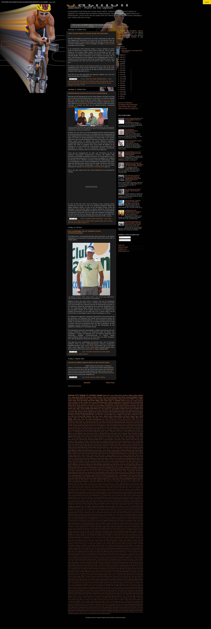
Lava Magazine (122, 554)
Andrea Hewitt (108, 419)
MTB (89, 445)
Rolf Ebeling (121, 584)
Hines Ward (77, 532)
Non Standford (91, 573)
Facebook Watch (95, 442)
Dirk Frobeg (83, 81)
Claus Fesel (140, 439)
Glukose (121, 526)
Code (110, 504)
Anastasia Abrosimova (99, 486)
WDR (102, 480)
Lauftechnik (104, 554)
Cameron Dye (83, 498)
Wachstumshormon (75, 607)
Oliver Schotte (87, 574)
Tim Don (113, 449)
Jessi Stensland (120, 540)
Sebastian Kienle (84, 83)
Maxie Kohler (135, 563)
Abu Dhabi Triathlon (101, 422)
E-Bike (138, 514)
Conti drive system (131, 504)
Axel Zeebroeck (82, 490)
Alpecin (78, 486)
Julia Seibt (114, 545)
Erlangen (134, 517)
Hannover (108, 529)
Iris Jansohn (114, 535)
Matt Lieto (92, 470)
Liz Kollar (138, 556)
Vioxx (95, 605)
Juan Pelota (83, 466)
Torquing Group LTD (118, 601)
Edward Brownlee (86, 515)
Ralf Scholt (74, 222)
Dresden (111, 514)
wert (89, 76)
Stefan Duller (122, 591)
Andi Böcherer (107, 486)
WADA (97, 400)
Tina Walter (138, 599)
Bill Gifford (102, 493)
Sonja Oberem (99, 416)
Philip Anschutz (120, 577)
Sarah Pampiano (92, 587)
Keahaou (85, 411)
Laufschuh (128, 444)
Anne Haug (71, 397)
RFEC (121, 579)
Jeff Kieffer (79, 540)
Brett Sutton (100, 413)
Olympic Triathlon (89, 399)
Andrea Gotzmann (135, 450)
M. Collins (135, 557)
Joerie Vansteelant (123, 542)
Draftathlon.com (122, 249)
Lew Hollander (74, 556)
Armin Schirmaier (107, 489)
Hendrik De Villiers (112, 531)
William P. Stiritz (119, 608)
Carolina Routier (137, 498)
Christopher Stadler (72, 456)
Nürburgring (120, 573)
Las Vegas (123, 444)
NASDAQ (128, 570)
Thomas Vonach (85, 599)
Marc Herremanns (94, 445)
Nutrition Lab (115, 573)
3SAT (109, 481)
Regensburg (82, 413)
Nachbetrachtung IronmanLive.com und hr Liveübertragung (87, 93)
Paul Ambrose (115, 576)
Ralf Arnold (102, 580)
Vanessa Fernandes (120, 604)
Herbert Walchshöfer (120, 461)
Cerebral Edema (125, 500)
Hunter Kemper (105, 462)
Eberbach (70, 515)
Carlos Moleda (117, 439)
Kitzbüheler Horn (136, 466)
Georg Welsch (111, 442)
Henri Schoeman (111, 461)
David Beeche (114, 509)
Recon (81, 582)
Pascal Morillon (100, 576)
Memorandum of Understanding (119, 565)
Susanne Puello (78, 594)
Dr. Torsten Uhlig (105, 514)
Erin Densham (86, 442)
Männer (124, 570)
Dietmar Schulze (112, 512)
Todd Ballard (77, 601)
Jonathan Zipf (125, 414)
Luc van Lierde (104, 417)
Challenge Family (92, 428)
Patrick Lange (92, 402)
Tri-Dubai (82, 602)
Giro (74, 461)
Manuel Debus (127, 559)
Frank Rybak (102, 521)
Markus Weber (85, 562)
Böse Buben (78, 428)
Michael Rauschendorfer (137, 470)
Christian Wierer (133, 439)
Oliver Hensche (74, 574)
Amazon (89, 486)
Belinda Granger (71, 453)
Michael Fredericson (136, 566)
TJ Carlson (78, 596)
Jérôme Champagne (77, 546)
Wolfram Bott (87, 450)
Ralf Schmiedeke (111, 473)
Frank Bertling (82, 521)
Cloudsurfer (86, 441)
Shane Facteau (85, 590)
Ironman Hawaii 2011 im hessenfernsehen (93, 166)
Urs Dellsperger (97, 604)
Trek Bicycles (77, 602)
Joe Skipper (108, 542)
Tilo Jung (110, 599)
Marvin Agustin (122, 562)
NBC (69, 222)
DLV (112, 456)
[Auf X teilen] (73, 79)
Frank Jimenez (93, 459)
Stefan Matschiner (114, 476)
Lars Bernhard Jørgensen (91, 554)
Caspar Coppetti (89, 500)
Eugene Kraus (71, 518)
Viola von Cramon (89, 605)
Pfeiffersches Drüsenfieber (111, 577)
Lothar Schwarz (95, 557)
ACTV (131, 481)
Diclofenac (100, 512)
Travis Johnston (71, 602)
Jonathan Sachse (113, 543)
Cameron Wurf (137, 422)
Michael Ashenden (102, 566)
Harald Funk (97, 461)
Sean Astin (78, 588)
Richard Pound (110, 435)
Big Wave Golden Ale (95, 493)
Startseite (87, 382)
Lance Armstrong (111, 397)
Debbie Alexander (80, 511)
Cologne (113, 504)
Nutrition (70, 408)
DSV (78, 507)
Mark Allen (71, 416)
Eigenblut (103, 515)
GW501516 (88, 524)
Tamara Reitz (97, 596)
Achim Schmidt (101, 483)
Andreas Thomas (105, 487)
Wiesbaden (91, 413)
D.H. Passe (131, 506)
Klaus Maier (84, 551)
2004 (121, 96)
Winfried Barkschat (127, 608)
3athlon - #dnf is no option (90, 7)
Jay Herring (138, 538)
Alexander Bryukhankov (98, 438)
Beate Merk (73, 492)
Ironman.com (106, 100)
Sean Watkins (91, 588)
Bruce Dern (78, 497)
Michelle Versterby (98, 568)
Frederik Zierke (98, 523)
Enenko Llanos (87, 517)
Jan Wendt (80, 464)
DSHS (110, 428)
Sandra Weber (86, 449)
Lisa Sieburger (129, 556)
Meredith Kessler (136, 565)
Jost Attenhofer (84, 545)
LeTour (139, 444)
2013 (121, 76)
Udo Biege (129, 602)
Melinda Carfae (98, 565)
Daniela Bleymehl (117, 428)
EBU (130, 458)
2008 (121, 87)
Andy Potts (108, 422)
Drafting (70, 405)
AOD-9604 (80, 483)
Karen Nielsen (86, 548)
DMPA (72, 507)
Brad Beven (87, 495)
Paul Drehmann (122, 576)
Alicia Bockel (132, 484)
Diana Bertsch (99, 458)
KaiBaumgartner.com (123, 251)
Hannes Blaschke (102, 529)
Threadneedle (100, 599)
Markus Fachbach (103, 445)
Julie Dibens (96, 444)
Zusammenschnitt (109, 43)
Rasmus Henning (129, 447)
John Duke (75, 543)
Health (74, 531)
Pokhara (83, 579)
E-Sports (141, 514)
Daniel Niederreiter (113, 507)
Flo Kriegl (98, 520)
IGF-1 (136, 532)
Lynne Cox (131, 557)
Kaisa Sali (138, 546)
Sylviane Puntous (139, 594)
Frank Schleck (114, 521)
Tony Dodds (101, 601)
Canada (94, 498)
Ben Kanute (78, 453)
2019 (121, 63)
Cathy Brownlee (99, 500)
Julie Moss (131, 545)
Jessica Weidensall (127, 540)
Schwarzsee (119, 587)
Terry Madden (133, 596)
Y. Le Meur (77, 611)
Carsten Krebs (74, 500)
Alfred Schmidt (122, 484)
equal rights (70, 613)
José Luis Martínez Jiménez (93, 545)
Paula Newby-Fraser (133, 411)
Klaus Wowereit (111, 551)
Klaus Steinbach (97, 551)
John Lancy (84, 543)
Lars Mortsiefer (107, 467)
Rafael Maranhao (71, 580)
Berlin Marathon (116, 492)
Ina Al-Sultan (75, 535)
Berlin (112, 422)
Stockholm (135, 593)
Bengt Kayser (94, 492)
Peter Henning (95, 577)
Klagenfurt (101, 431)
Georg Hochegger (104, 442)
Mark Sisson (136, 560)
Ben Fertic (95, 414)
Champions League (113, 501)
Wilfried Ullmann (90, 608)
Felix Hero (75, 520)
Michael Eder (128, 566)
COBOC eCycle (134, 497)
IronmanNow (117, 462)
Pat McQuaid (82, 447)
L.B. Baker (125, 552)
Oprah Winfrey (126, 421)
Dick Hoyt (91, 512)
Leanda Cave (100, 411)
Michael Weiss (125, 445)
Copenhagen (70, 506)
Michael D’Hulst (123, 566)
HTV (116, 413)
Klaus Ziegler (117, 551)
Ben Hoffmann (95, 439)
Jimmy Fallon (140, 540)
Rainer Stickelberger (95, 580)
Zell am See (105, 611)
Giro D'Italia (95, 526)
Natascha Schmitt (91, 571)
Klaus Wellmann (104, 551)
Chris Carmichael (123, 455)
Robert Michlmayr (84, 584)
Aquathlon (103, 452)
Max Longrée (129, 563)
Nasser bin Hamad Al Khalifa (82, 571)
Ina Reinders (81, 535)
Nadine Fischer (137, 570)
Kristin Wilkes (108, 552)
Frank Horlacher (96, 521)
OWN (134, 573)
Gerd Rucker (80, 430)
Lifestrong (86, 556)
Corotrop (82, 506)
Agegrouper (79, 438)
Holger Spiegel (132, 461)
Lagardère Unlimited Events (76, 554)
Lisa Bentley (112, 556)
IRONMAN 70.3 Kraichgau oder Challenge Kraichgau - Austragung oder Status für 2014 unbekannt (134, 164)
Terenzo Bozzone (86, 436)
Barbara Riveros (136, 452)
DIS (125, 416)
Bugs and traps (85, 407)
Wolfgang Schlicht (132, 610)
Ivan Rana (122, 462)
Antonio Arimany (71, 439)
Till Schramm (106, 599)
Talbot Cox (92, 596)
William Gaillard (112, 608)
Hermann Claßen (132, 531)
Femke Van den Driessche (90, 520)
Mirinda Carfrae (76, 405)
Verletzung (75, 605)
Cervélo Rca (131, 500)
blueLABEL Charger (134, 611)
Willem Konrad (100, 608)
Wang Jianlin (87, 427)
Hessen (126, 461)
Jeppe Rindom (106, 464)
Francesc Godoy (71, 521)
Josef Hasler (134, 543)
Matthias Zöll (103, 405)
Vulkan (136, 605)
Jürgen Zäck (98, 421)
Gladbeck (100, 526)
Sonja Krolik (99, 476)
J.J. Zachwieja (98, 537)
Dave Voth (97, 509)
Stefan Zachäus (82, 593)
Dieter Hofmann (130, 416)
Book (73, 495)
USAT (133, 449)
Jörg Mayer (89, 546)
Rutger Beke (73, 449)
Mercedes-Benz (129, 565)
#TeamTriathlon (93, 481)
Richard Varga (129, 582)
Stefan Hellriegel (128, 591)
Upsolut (81, 427)
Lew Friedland (127, 431)
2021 (121, 59)
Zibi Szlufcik (140, 436)
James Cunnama (136, 430)
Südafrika (70, 596)
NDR (78, 472)
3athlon (118, 407)
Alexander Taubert (76, 484)
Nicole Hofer (117, 571)
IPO (89, 421)
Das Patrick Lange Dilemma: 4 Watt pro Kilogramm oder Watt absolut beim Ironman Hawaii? (133, 223)
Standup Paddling (106, 476)
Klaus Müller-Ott (92, 403)
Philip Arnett (125, 577)
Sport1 (80, 422)
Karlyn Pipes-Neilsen (104, 548)
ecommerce (140, 611)
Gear (137, 399)
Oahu (136, 573)
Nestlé (80, 472)
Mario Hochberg (102, 560)
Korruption (141, 551)
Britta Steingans (136, 495)
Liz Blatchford (140, 467)
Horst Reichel (80, 462)
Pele (79, 410)
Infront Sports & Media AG (74, 444)
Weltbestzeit (140, 449)
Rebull (75, 582)
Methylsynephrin (87, 566)
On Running (117, 574)
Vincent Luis (122, 436)
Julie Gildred (126, 545)
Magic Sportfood (90, 559)
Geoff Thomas (127, 524)
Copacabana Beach (139, 504)
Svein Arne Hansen (93, 594)
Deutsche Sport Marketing (133, 511)
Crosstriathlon (105, 441)
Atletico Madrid (71, 490)
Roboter (97, 584)
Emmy (82, 221)
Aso (142, 489)
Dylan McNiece (133, 514)
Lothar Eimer (89, 557)
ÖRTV (109, 613)
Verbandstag (70, 605)
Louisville (85, 469)
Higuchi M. (141, 531)
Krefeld (78, 552)
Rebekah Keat (71, 582)
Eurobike (134, 407)
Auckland (90, 439)
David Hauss (71, 458)
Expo (112, 518)
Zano (98, 611)
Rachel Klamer (77, 435)
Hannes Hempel (100, 430)
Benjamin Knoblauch (101, 492)
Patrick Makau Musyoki (108, 576)
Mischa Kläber (137, 568)
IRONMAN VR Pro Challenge (74, 534)
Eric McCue (101, 517)
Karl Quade (97, 548)
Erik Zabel (87, 459)
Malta (112, 559)
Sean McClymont (84, 588)
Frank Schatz (108, 521)
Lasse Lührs (114, 467)
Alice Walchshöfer (109, 438)
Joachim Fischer (86, 542)
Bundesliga (101, 497)
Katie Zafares (86, 549)
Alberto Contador (106, 427)
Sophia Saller (140, 590)
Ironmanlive (71, 411)
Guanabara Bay (109, 528)
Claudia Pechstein (95, 504)
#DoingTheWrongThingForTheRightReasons (80, 481)
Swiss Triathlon (126, 594)
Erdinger (87, 221)
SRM (120, 585)
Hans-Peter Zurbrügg (89, 461)
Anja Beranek (122, 427)
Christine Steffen (115, 503)
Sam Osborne (73, 587)
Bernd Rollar (140, 427)
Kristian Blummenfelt (93, 552)
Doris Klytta (99, 514)
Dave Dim (79, 509)
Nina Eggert (82, 573)
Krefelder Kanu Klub (84, 552)
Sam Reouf (78, 587)
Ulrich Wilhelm (76, 604)
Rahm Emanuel (78, 580)
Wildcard (91, 422)
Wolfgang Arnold (104, 610)
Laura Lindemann (72, 410)
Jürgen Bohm (94, 546)
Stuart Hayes (121, 476)
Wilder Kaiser (83, 608)
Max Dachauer (110, 445)
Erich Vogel (111, 517)
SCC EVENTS (108, 585)
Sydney (79, 436)
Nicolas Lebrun (112, 571)
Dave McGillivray (91, 509)
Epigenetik (93, 517)
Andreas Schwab (98, 487)
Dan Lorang (104, 414)
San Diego (83, 587)
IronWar (119, 535)
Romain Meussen (133, 584)
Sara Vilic (87, 587)
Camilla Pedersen (77, 455)
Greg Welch (89, 351)
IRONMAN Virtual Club (101, 534)
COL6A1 (139, 497)
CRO (71, 498)
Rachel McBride (98, 473)
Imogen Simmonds (128, 430)
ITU (87, 395)
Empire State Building (80, 517)
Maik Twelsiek (110, 469)
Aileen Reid (131, 483)
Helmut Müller (106, 531)
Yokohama (95, 611)
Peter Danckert (89, 577)
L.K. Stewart (129, 552)
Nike (73, 447)
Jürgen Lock (104, 546)
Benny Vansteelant (109, 492)
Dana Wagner (99, 507)
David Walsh (77, 458)
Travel (141, 601)
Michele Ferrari (132, 445)
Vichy (79, 605)
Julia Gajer (93, 421)
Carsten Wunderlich (81, 500)
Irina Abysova (109, 535)
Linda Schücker (96, 556)
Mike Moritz (109, 568)
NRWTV (141, 413)
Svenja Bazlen (90, 410)
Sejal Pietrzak (129, 588)
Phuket (74, 473)
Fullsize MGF (70, 524)
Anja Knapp (140, 403)
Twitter (130, 449)
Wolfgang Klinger (125, 610)
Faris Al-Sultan (91, 81)
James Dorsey (88, 538)
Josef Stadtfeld (140, 543)
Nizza (86, 472)
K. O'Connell (116, 546)
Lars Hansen (99, 554)
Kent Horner (118, 549)
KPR (71, 425)
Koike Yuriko (129, 551)
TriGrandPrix (87, 602)
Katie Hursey (80, 549)
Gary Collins (107, 524)
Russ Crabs (87, 585)
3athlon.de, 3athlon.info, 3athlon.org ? (128, 108)
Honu (93, 532)
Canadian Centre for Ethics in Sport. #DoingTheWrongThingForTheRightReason (113, 498)
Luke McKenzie (80, 445)
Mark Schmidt (140, 431)
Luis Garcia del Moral (112, 557)
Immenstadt (70, 535)
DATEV (106, 456)
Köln (112, 421)
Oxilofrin (74, 576)
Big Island (112, 410)
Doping (82, 395)
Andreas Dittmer (125, 486)
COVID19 (70, 455)
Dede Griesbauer (84, 458)
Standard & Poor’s (98, 591)
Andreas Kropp (78, 487)
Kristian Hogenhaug (101, 552)
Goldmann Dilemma (127, 526)
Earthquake (133, 458)
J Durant (93, 537)
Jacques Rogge (134, 462)
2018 (121, 66)
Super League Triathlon (130, 476)
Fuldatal (141, 523)
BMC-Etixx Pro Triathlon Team (123, 452)
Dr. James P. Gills (134, 441)
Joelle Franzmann (115, 542)
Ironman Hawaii (95, 395)
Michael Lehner (117, 445)
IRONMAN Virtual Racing (112, 534)
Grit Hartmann (81, 461)
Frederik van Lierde (83, 421)
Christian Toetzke (125, 439)
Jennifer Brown (91, 540)
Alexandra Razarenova (93, 484)
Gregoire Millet (102, 528)
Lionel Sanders (116, 408)
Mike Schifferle (119, 568)
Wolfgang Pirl (74, 450)
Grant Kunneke (86, 528)
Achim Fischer (95, 483)
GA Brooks (83, 524)
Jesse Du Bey (113, 464)
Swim (122, 594)
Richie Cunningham (136, 473)
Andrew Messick (138, 395)
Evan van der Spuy (100, 518)
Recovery (85, 582)
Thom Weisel (86, 478)
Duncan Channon (119, 514)
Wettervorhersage (73, 608)
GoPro (76, 461)
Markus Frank (79, 562)
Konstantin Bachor (94, 467)
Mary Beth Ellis (92, 425)
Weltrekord (117, 607)
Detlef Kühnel (76, 424)
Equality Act (82, 459)
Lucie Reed (74, 445)
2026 (121, 46)
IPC (142, 532)
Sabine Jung (129, 585)
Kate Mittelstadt (117, 548)
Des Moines (97, 511)
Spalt (69, 591)
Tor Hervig (111, 601)
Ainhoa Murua (136, 483)
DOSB (115, 403)
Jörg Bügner (89, 466)
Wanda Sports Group (108, 480)
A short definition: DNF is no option (127, 106)
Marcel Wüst (137, 559)
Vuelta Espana (131, 605)
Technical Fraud (119, 596)
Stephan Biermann (89, 593)
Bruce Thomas (93, 497)
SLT (101, 475)
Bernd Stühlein (92, 453)
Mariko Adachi (89, 560)
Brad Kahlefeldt (93, 495)
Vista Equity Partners (100, 605)
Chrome (76, 504)
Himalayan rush (71, 532)
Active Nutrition (108, 483)
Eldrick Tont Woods (109, 515)
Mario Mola (137, 469)
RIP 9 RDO (125, 579)
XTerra (74, 400)
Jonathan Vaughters (122, 543)
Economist (80, 515)
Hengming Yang (139, 442)
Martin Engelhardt (108, 399)
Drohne (114, 514)
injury (86, 613)
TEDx (75, 596)
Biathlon (107, 453)
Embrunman (134, 515)
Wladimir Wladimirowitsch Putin (85, 610)
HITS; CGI (75, 529)
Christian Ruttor (131, 455)
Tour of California (125, 601)
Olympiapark (105, 574)
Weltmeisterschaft (111, 607)
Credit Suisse (113, 506)
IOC (110, 408)
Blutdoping (117, 453)
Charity (91, 455)
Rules (79, 414)
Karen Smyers (92, 548)
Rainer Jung (122, 447)
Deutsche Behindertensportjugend (120, 511)
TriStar (78, 427)
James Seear (100, 538)
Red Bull (88, 582)
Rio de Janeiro (71, 475)
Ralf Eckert (91, 400)
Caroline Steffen (90, 405)
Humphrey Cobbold (112, 532)
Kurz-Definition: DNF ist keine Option (127, 104)
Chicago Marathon (127, 501)
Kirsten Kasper (71, 551)
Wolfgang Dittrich (118, 610)
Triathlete (92, 602)
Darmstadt (132, 507)
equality (74, 613)
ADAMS (134, 481)
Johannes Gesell (137, 542)
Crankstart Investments (99, 456)
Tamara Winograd (104, 596)
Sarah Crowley (75, 422)
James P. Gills (94, 538)
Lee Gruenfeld (128, 554)
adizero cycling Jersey (125, 611)
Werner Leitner (137, 607)
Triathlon (95, 602)
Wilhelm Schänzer (127, 480)
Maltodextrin (115, 559)
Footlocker (122, 520)
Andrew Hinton (125, 487)
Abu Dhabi (89, 483)
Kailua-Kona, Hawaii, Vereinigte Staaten (96, 79)
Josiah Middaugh (77, 431)
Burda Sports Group (107, 497)
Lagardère (106, 431)
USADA (79, 407)
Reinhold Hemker (85, 435)
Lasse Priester (120, 467)
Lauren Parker (110, 554)
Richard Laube (122, 582)
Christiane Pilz (108, 503)
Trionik (106, 602)
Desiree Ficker (103, 511)
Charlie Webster (120, 501)
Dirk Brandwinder (126, 512)
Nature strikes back (120, 399)
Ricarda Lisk (136, 447)
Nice (83, 472)
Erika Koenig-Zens (123, 517)
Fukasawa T (137, 523)
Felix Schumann (81, 520)
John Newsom (90, 543)
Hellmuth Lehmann (99, 531)
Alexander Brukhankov (88, 438)
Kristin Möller (118, 444)
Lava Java (100, 403)
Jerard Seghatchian (112, 540)
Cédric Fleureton (119, 506)
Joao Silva (126, 464)
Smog (136, 590)
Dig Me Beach (117, 402)
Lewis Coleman (80, 556)
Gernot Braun (76, 526)
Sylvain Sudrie (133, 594)
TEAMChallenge (100, 402)
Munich (111, 570)
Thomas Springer (107, 449)
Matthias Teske (124, 563)
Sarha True (110, 587)
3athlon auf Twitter (123, 247)
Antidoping (128, 427)
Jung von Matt (137, 545)
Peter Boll (83, 577)
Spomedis (80, 591)
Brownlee (74, 497)
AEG (72, 438)
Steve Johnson (123, 593)
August (123, 48)
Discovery (74, 514)
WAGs (139, 605)
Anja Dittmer (136, 408)
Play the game (116, 447)
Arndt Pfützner (114, 489)
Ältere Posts (110, 382)
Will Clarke (95, 608)
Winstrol (141, 608)
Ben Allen (83, 492)
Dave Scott (112, 413)
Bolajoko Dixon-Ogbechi (133, 493)
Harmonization (122, 529)
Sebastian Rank (90, 416)
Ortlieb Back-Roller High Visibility (136, 574)
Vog (103, 410)
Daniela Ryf (129, 400)
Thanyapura (138, 596)
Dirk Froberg (77, 221)
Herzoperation (96, 351)
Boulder (83, 495)
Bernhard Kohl (71, 428)
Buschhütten (123, 422)
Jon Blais (108, 543)
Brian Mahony (124, 495)
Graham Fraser (140, 526)
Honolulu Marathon (72, 462)
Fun (74, 524)
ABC (119, 481)
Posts (121, 237)
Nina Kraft (77, 447)
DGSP (141, 506)
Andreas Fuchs (124, 438)
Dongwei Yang (94, 514)
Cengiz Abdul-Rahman (117, 500)
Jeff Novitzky (100, 464)
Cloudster (106, 504)
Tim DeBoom (115, 599)
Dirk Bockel (75, 403)
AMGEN (75, 483)
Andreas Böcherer (118, 416)
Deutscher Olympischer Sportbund (81, 512)
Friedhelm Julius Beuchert (106, 523)
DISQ (69, 507)
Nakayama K (73, 571)
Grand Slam (80, 528)
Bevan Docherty (118, 419)
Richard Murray (134, 425)
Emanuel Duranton (128, 515)
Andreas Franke (71, 487)
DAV (135, 506)
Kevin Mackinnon (90, 431)
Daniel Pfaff (125, 456)
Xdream (95, 422)
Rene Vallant (112, 582)
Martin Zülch (86, 470)
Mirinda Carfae (131, 568)
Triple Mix (110, 602)
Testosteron (99, 449)
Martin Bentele (85, 425)
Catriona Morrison (86, 455)
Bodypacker (123, 453)
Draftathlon (110, 414)
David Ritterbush (137, 509)
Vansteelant (126, 604)
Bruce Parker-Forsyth (85, 497)
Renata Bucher (106, 582)
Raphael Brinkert (132, 580)
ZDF (84, 84)
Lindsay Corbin (102, 556)
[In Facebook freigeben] (74, 79)
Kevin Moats (128, 549)
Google (135, 526)
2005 (121, 94)
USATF (119, 602)
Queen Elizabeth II (113, 579)
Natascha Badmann (131, 405)
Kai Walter (85, 402)
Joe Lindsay (103, 542)
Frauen (79, 523)
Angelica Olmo (79, 489)
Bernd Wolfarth (129, 492)
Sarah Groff (121, 435)
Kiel (132, 549)
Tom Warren (87, 601)
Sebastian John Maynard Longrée (108, 588)
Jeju (87, 540)
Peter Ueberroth (102, 577)
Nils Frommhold (100, 425)
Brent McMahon (110, 439)
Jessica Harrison (120, 464)
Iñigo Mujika (88, 537)
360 (106, 481)
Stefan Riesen (71, 593)
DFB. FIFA (138, 506)
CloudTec (75, 441)
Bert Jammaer (73, 493)
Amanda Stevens (84, 486)
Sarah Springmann (139, 475)
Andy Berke (138, 487)
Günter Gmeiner (136, 528)
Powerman (85, 473)
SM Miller (117, 585)
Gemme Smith (113, 524)
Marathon (119, 469)
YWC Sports (83, 611)
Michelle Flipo (85, 568)
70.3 (96, 413)
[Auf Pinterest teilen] (76, 79)
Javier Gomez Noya (106, 400)
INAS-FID (139, 532)
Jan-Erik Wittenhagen (113, 538)
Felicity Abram (140, 518)
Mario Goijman (95, 560)
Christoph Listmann (130, 503)
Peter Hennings (136, 472)
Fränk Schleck (126, 523)
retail (93, 613)
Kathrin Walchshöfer (106, 421)
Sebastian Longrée (81, 476)
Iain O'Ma (122, 534)
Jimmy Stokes (71, 542)
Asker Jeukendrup (80, 439)
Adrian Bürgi (125, 483)
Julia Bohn (110, 545)
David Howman (124, 428)
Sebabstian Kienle (111, 407)
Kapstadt (75, 548)
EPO (85, 424)
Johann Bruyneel (130, 542)
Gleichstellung (117, 526)
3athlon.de (111, 372)
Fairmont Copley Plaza (132, 518)
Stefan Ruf (76, 593)
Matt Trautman (84, 563)
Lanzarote (84, 554)
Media (72, 565)
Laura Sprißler (127, 467)
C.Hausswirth (121, 497)
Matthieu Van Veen (72, 433)
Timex (91, 478)
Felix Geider (70, 520)
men (88, 613)
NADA (108, 405)
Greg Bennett (96, 528)
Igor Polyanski (132, 534)
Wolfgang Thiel (80, 450)
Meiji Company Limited (78, 565)
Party (131, 421)
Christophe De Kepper (138, 503)
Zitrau (113, 611)
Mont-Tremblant (81, 570)
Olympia (83, 405)
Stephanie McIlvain (97, 593)
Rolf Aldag (140, 425)
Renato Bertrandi (102, 435)
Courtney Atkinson (90, 456)
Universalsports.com (84, 103)
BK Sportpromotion (97, 490)
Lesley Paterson (120, 431)
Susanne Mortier (139, 476)
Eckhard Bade (75, 515)
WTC (108, 395)
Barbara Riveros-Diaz (132, 490)
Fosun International (128, 520)
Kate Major (104, 466)
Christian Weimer (139, 455)
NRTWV (131, 570)
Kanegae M (71, 548)
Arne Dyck (120, 489)
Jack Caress (111, 537)
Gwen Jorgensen (129, 410)
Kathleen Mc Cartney (130, 548)
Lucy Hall (106, 557)
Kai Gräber (99, 466)
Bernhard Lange (136, 492)
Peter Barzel (78, 577)
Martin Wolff (116, 562)
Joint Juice (104, 543)
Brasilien (105, 495)
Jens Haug (106, 540)
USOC (125, 602)
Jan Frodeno (114, 395)
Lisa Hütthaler (133, 414)
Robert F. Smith (71, 584)
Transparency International (134, 601)
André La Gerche (132, 487)
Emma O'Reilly (139, 458)
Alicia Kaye (137, 484)
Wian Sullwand (116, 480)
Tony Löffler (106, 601)
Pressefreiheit (114, 425)
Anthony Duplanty (97, 489)
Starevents (117, 591)
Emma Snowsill (74, 442)
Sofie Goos (93, 476)
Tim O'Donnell (118, 449)
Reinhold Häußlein (94, 435)
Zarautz (101, 611)
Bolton (139, 493)
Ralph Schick (118, 473)
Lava (131, 467)
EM (139, 441)
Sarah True (92, 449)
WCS (120, 395)
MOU (86, 559)
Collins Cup (134, 419)
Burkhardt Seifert (115, 497)
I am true (130, 532)
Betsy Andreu (102, 453)
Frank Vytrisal (120, 521)
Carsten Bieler (84, 428)
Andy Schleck (82, 452)
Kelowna (108, 549)
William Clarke (106, 608)
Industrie (86, 535)
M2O (75, 559)
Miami (91, 566)
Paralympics (93, 576)
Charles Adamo (97, 455)
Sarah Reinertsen (99, 587)
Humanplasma (105, 532)
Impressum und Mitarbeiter (125, 102)
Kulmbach (113, 552)
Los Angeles (84, 557)
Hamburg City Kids (94, 529)
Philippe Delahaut (137, 577)
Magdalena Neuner (102, 469)
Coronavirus (98, 441)
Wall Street (82, 607)
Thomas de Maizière (93, 599)
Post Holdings (79, 473)
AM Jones (138, 481)
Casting (94, 500)
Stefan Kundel (134, 591)
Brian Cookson (118, 495)
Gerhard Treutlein (136, 459)
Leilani (132, 554)
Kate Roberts (123, 548)
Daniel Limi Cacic (105, 507)
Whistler (79, 608)
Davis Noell (73, 511)
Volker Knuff (115, 605)
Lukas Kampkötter (120, 557)
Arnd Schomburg (109, 452)
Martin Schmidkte (104, 562)
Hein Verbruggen (109, 430)
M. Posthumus (71, 559)
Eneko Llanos (132, 428)
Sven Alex (100, 594)
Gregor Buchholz (94, 407)
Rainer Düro (74, 414)
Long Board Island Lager (77, 557)
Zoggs (116, 611)
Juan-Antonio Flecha (103, 545)
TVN (79, 478)
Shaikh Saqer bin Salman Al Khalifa (75, 590)
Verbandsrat (140, 604)
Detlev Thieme (110, 511)
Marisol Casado (134, 402)
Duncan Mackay (126, 514)
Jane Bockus (120, 538)
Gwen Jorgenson (129, 528)
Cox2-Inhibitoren (88, 506)
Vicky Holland (108, 436)
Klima (141, 408)
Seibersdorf (124, 588)
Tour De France (72, 407)
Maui (75, 416)
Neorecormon (98, 571)
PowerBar (122, 408)
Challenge (75, 402)
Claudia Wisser (120, 397)
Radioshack (136, 579)
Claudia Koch (81, 504)
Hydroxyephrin (119, 532)
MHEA (86, 445)
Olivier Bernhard (93, 574)
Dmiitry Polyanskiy (80, 514)
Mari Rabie (132, 469)
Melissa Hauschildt (118, 421)
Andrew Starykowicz (114, 427)
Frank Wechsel (127, 521)
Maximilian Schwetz (82, 433)
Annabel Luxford (139, 438)
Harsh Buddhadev (129, 529)
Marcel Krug (133, 431)
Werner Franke (131, 607)
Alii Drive (106, 410)
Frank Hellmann (89, 521)
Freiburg (106, 459)
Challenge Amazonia (139, 500)
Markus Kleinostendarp (77, 470)
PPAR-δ (82, 576)
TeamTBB (113, 596)
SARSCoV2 (97, 475)
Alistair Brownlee (80, 397)
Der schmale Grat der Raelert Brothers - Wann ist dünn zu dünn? (132, 191)
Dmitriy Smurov (113, 458)
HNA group (79, 529)
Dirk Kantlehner (105, 458)
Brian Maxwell (130, 495)
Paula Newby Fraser (123, 472)
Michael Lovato (97, 433)
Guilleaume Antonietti (116, 528)
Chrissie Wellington (132, 397)
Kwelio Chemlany (118, 552)
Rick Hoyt (134, 582)
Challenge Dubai (78, 501)
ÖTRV (69, 438)
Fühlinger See (78, 524)
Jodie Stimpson (79, 411)
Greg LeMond (87, 430)
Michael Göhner (118, 470)
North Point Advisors (108, 573)
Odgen (139, 573)
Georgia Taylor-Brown (127, 459)
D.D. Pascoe (125, 506)
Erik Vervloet (106, 424)
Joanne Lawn (98, 542)
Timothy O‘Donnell (132, 599)
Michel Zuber (80, 568)
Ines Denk (90, 535)
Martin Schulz (111, 562)
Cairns (79, 498)
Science (70, 476)
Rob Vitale (141, 582)
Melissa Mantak (104, 565)
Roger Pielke (110, 584)
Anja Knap (91, 489)
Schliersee (115, 587)
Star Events (104, 591)
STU (122, 585)
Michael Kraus (90, 433)
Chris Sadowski (83, 503)
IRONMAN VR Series (85, 534)
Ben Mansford (88, 492)
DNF (99, 414)
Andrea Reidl (118, 486)
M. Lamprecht (140, 557)
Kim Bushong (140, 549)
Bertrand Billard (79, 493)
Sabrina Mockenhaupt (136, 585)
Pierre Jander (109, 447)
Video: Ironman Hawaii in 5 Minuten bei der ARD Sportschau (88, 33)
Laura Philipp (134, 444)
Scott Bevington (131, 587)
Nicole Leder (118, 433)
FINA (115, 518)
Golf (132, 526)
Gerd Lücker (118, 442)
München (119, 417)
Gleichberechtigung (110, 526)
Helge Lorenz (104, 461)
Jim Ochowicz (134, 540)
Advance (100, 450)
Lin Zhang (90, 556)
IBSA (133, 532)
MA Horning (78, 559)
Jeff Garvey (74, 540)
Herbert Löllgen (126, 531)
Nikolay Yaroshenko (137, 571)
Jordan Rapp (128, 543)
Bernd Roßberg (123, 492)
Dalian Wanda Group (125, 407)
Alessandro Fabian (115, 450)
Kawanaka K (92, 549)
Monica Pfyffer (74, 570)
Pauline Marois (134, 576)
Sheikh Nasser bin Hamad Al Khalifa (96, 590)
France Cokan (140, 520)
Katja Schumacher (119, 466)
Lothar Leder (77, 469)
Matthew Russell (110, 563)
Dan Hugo (113, 441)
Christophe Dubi (71, 504)
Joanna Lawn (92, 542)
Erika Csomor (117, 517)
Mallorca (115, 469)
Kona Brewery (136, 551)
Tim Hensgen (121, 599)
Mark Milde (131, 560)
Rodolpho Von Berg (103, 584)
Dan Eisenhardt (88, 507)
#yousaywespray (94, 450)
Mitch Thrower (110, 433)
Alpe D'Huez (74, 486)
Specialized (72, 591)
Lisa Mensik (118, 556)
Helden (110, 424)
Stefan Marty (140, 591)
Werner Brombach (123, 607)
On (121, 433)
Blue (115, 493)
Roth (121, 405)
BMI (113, 419)
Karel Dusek (80, 548)
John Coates (90, 444)
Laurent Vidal (116, 554)
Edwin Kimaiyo (98, 515)
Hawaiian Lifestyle (91, 397)
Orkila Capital (96, 472)
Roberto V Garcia (92, 584)
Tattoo (109, 596)
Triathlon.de (100, 602)
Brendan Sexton (111, 495)
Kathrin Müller (137, 548)
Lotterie (69, 445)
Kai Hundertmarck (126, 546)
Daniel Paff (120, 507)
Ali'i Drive (127, 484)
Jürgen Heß (99, 546)
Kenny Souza (112, 549)
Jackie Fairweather (124, 537)
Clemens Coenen (81, 456)
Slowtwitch (88, 476)
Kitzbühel (96, 431)
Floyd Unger (116, 520)
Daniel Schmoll (119, 441)
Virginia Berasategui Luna (131, 436)
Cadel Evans (75, 498)
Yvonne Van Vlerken (86, 419)
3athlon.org (134, 32)
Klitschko (122, 551)
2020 (121, 61)
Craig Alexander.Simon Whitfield (98, 506)
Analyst (93, 486)
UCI (87, 413)
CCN (130, 497)
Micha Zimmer (96, 566)
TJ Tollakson (84, 596)
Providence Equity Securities (101, 579)
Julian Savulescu (120, 545)
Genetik (117, 524)
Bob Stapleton (125, 493)
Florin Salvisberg (110, 520)
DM (114, 456)
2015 (121, 72)
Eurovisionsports (92, 518)
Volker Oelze (121, 605)
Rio (142, 473)
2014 (121, 74)
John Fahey (138, 464)
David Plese (131, 509)
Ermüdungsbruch (139, 517)
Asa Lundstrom (131, 489)
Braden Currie (102, 439)
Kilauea (95, 411)
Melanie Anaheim (86, 565)
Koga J (125, 551)
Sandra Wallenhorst (123, 475)
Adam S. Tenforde (115, 483)
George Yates (140, 524)
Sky (128, 590)
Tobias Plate (72, 601)
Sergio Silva (140, 588)
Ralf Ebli (141, 421)
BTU (131, 452)
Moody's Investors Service (89, 570)
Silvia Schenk (115, 590)
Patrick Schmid (108, 472)
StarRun (112, 591)
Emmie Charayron (71, 517)
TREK (76, 478)
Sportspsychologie (86, 591)
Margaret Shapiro (126, 469)
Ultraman (92, 604)
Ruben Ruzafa (91, 475)
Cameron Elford (90, 498)
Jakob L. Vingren (74, 538)
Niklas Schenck (130, 571)
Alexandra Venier (102, 484)
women (100, 613)
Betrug (97, 453)
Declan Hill (86, 511)
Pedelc (139, 576)
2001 (121, 98)
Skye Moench (132, 590)
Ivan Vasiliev (122, 424)
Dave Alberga (138, 507)
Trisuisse (117, 478)
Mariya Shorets (115, 560)
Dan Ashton (82, 507)
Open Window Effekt (125, 574)
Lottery (81, 469)
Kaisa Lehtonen (133, 546)
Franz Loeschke (133, 521)
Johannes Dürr (132, 464)
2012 (121, 79)
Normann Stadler (89, 347)
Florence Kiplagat (103, 520)
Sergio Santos (135, 588)
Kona (88, 467)
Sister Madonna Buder (122, 590)
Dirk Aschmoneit (119, 512)
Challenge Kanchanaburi (87, 501)
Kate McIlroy (111, 548)
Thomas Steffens (78, 599)
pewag (91, 613)
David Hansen (120, 509)
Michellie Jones (112, 417)
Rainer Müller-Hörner (86, 580)
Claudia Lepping (87, 504)
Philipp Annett (131, 577)
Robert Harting (78, 584)
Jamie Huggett (106, 538)
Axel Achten (76, 490)
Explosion (109, 518)
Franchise (77, 521)
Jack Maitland (117, 537)
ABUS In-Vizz (126, 481)
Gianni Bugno (82, 526)
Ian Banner (126, 534)
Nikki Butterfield (123, 571)
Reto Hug (124, 473)
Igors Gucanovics (139, 534)
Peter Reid (83, 410)
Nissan (86, 573)
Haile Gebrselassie (86, 529)
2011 (121, 81)
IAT (110, 462)
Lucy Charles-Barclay (92, 469)
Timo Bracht (77, 84)
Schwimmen (125, 587)
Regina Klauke (93, 582)
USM (122, 602)
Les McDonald (112, 431)
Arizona (102, 489)
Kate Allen (83, 431)
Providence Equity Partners (123, 425)
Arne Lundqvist (125, 489)
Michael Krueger (127, 470)
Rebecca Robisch (115, 405)
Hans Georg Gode (115, 529)
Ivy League (83, 537)
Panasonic (89, 576)
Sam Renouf (79, 449)
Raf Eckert (105, 473)
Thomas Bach (98, 410)
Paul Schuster (128, 576)
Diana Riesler (126, 441)
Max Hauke (98, 470)
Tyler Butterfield (126, 478)
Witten (69, 450)
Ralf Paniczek (107, 580)
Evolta (105, 518)
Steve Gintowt (116, 593)
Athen (86, 439)
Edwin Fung (92, 515)
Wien (122, 480)
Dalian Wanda (94, 408)
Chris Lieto (106, 428)
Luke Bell (126, 557)
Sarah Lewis (131, 475)
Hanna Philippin (118, 414)
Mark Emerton (121, 560)
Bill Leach (107, 493)
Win (123, 608)
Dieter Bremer (106, 512)
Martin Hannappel (91, 562)
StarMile (109, 591)
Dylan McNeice (120, 458)
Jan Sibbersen (75, 464)
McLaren (103, 470)
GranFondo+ (70, 528)
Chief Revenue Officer (136, 501)
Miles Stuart (125, 568)
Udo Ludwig (133, 602)
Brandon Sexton (100, 495)
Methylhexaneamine (79, 566)
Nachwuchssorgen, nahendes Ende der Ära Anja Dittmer (133, 201)
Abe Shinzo (84, 483)
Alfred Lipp (117, 484)
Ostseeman (70, 576)
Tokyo (123, 449)
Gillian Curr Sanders (89, 526)
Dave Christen (74, 509)
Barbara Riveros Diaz (123, 490)
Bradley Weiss (134, 453)
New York (138, 445)
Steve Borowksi (110, 593)
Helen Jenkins (139, 416)
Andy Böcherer (75, 452)
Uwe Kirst (108, 604)
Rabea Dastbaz (131, 579)
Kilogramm (135, 549)
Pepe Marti (73, 577)
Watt (107, 607)
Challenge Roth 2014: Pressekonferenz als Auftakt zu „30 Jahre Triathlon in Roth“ (133, 212)
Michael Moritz (74, 568)
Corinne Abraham (76, 506)
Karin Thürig (102, 444)
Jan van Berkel (86, 464)
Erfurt (136, 428)
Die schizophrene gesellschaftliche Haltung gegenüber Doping (131, 131)
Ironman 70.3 (101, 397)
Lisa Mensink (123, 556)
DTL (108, 413)
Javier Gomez (88, 417)
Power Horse (87, 579)
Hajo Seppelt (93, 430)
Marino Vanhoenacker (73, 83)
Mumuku (106, 411)
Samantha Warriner (73, 354)
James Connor (81, 538)
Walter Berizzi (87, 607)
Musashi (115, 570)
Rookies (139, 584)
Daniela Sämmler (133, 456)
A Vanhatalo (115, 481)
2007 (121, 89)
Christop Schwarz (122, 503)
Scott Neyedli (73, 588)
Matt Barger (73, 563)
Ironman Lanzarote (133, 535)
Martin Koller (98, 562)
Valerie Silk (77, 480)
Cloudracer (80, 441)
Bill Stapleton (112, 453)
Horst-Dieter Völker (88, 462)
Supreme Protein (71, 594)
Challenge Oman (95, 501)
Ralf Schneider (114, 580)
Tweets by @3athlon (123, 26)
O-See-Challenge (126, 573)
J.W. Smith (103, 537)
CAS (105, 413)
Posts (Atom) (77, 386)
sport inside (97, 613)
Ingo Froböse (98, 535)
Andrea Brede (127, 450)
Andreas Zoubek (118, 487)
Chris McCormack (82, 400)
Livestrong (140, 414)
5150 (103, 419)
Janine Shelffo (93, 464)
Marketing (74, 562)
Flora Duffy (74, 430)
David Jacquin (125, 509)
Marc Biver (132, 559)
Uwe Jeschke (86, 422)
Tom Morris (83, 601)
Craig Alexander (126, 402)
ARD (78, 81)
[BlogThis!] (71, 79)
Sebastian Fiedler (97, 588)
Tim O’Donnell (93, 436)
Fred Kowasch (84, 523)
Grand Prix (75, 528)
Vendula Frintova (85, 480)
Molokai (141, 568)
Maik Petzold (102, 407)
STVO (125, 585)
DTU (77, 395)
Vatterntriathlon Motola (133, 604)
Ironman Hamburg (125, 535)
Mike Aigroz (104, 568)
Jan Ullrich (81, 417)
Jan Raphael (121, 413)
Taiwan (88, 596)
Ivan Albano (79, 537)
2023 (121, 55)
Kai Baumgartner (131, 30)
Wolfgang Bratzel (111, 610)
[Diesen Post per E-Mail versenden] (70, 79)
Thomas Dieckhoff (108, 403)
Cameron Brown (129, 422)
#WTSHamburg (100, 481)
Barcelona (139, 490)
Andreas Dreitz (117, 438)
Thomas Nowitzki (71, 599)
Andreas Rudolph (84, 487)
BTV (134, 399)
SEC (112, 585)
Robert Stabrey (78, 475)
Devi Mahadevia (91, 458)
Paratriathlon (102, 472)
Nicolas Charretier (104, 571)
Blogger (124, 617)
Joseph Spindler (71, 545)
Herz (137, 531)
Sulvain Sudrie (140, 593)
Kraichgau (75, 425)
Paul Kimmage (89, 447)
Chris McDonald (76, 503)
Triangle (126, 449)
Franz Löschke (105, 408)
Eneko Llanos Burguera (73, 459)
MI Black (83, 559)
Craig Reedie (107, 506)
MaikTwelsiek (101, 559)
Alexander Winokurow (84, 484)
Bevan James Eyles (87, 493)
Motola (108, 570)
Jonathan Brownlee (138, 400)
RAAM (118, 579)
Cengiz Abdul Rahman (107, 500)
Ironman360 (74, 537)
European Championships (79, 518)
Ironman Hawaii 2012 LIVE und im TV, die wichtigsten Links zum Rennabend (134, 120)
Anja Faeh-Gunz (85, 489)
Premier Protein (91, 473)
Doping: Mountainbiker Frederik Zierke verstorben (133, 141)
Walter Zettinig (93, 607)
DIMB (110, 456)
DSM (76, 507)
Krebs (75, 552)
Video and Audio (115, 436)
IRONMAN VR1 (93, 534)
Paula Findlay (135, 421)
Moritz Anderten (104, 570)
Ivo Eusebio (128, 462)
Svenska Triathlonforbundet (107, 594)
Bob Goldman (119, 493)
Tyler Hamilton (134, 478)
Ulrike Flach (87, 604)
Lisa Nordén (128, 413)
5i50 (111, 481)
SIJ (114, 585)
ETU (99, 408)
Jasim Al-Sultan (127, 538)
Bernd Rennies (84, 453)
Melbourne (92, 565)
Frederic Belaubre (91, 523)
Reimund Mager (100, 582)
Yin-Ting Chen (89, 611)
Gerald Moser (71, 526)
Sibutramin (110, 590)
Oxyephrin (79, 576)
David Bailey (108, 509)
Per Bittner (130, 472)
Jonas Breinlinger (77, 466)
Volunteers (126, 605)
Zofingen (134, 480)
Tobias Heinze (77, 419)
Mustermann (119, 570)
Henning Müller (120, 531)
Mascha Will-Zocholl (129, 562)
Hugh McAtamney (98, 532)
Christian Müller (89, 503)
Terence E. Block (126, 596)
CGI (142, 453)
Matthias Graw (117, 563)
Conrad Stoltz (92, 441)
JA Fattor (107, 537)
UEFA (117, 602)
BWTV (90, 414)
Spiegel (76, 591)
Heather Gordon (79, 531)
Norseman (90, 472)
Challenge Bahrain (71, 501)
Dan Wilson (93, 507)
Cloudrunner (101, 504)
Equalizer (97, 517)
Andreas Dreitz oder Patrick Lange (136, 486)
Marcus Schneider (75, 560)
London (70, 402)
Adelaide (121, 483)
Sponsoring (70, 427)
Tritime (121, 478)
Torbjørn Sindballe (97, 478)
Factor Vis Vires (124, 518)
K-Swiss (94, 466)
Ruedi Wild (76, 585)
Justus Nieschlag (136, 424)
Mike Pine (114, 568)
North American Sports (99, 573)
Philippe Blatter (135, 417)
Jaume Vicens (133, 538)
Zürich (119, 611)
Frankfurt (80, 402)
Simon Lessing (128, 435)
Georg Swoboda (134, 524)
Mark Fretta (126, 560)
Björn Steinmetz (109, 402)
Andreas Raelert (72, 81)
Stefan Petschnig (136, 435)
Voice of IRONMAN (109, 605)
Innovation (104, 535)
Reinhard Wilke (81, 416)
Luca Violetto (101, 557)
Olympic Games (111, 574)
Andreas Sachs (92, 487)
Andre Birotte (113, 486)
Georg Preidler (118, 459)
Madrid (79, 425)
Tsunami (113, 602)
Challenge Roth (100, 428)
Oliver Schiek (81, 574)
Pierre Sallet (78, 579)
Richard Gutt (129, 473)
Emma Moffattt (140, 515)
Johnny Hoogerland (97, 543)
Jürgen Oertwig (111, 546)
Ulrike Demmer (82, 604)
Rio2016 (70, 422)
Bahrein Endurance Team (113, 490)
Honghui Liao (89, 532)
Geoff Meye (122, 524)
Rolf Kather (116, 435)
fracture (77, 613)
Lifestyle (135, 467)
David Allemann (102, 509)
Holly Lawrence (139, 461)
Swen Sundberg (117, 594)
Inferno (94, 535)
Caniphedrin (131, 498)
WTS (124, 405)
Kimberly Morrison (128, 466)
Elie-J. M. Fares (116, 515)
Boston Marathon (77, 495)
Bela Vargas (78, 492)
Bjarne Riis (111, 493)
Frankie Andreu (100, 459)
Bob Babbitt (117, 422)
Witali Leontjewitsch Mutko (73, 610)
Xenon (73, 611)
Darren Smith (140, 456)
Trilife (104, 602)
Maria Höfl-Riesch (82, 560)
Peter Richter (103, 447)
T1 (72, 596)
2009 (121, 85)
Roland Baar (115, 584)
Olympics (118, 411)
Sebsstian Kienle (118, 588)
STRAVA (104, 475)
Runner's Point (81, 585)
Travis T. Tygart (111, 478)
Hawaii (97, 81)
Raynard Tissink (139, 580)
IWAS (118, 534)
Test (96, 449)
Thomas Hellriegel (85, 408)
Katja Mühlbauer (111, 466)
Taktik (82, 478)
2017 (121, 68)
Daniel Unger (121, 410)
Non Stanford (107, 425)
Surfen (75, 427)
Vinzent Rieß (83, 605)
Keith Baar (97, 549)
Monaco (69, 570)
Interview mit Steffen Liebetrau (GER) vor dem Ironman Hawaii (88, 362)
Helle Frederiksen (117, 430)
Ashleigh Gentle (138, 489)
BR (102, 490)
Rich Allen (117, 582)
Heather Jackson (131, 442)
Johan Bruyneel (83, 444)
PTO (69, 414)
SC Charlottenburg (99, 585)
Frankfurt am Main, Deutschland (94, 218)
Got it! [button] (207, 2)
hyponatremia (82, 613)
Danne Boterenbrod (126, 507)
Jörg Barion (96, 417)
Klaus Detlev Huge (75, 467)
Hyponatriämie (125, 532)
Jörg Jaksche (83, 546)
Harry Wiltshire (124, 442)
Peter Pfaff (129, 399)
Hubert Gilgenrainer (97, 462)
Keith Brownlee (103, 549)
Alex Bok (122, 450)
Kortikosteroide (71, 552)
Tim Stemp (126, 599)
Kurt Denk (97, 405)
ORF (131, 573)
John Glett (80, 543)
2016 (121, 70)
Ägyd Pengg (105, 613)
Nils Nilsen (78, 573)
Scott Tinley (74, 476)
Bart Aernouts (134, 427)
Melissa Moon (110, 565)
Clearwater (70, 441)
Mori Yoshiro (98, 570)
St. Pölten (92, 591)
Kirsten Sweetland (78, 551)
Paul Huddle (115, 472)
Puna (108, 579)
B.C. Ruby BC (89, 490)
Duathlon (81, 424)
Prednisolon (93, 579)
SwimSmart (75, 436)
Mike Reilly (104, 433)
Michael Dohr (116, 566)
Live (142, 444)
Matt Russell (78, 563)
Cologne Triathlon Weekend (120, 504)
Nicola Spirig (112, 411)
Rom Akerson (126, 584)
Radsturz (141, 579)
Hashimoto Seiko (136, 529)
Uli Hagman (138, 602)
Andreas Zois (112, 487)
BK (92, 490)
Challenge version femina (104, 501)
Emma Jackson (89, 424)
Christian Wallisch (101, 503)
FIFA (91, 442)
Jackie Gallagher (131, 537)
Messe (141, 565)
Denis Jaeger (91, 511)
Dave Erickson (85, 509)
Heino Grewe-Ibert (91, 531)
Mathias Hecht (137, 562)
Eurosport (87, 518)
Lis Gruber (108, 556)
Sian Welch (105, 590)
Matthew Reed (104, 563)
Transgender (105, 478)
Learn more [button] (52, 2)
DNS (116, 410)
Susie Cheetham (85, 594)
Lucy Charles (135, 413)
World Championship (94, 427)
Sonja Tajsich (93, 83)
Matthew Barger (91, 563)
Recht (78, 582)
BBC (115, 452)
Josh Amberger (78, 545)
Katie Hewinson (75, 549)
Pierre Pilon (74, 579)
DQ (74, 507)
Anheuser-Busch (89, 452)
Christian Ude (95, 503)
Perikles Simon (96, 447)
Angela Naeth (73, 489)
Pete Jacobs (140, 405)
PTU (85, 576)
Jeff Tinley (84, 540)
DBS (109, 441)
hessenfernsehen (103, 81)
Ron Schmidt (85, 475)
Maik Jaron (96, 559)
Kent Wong (123, 549)
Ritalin (137, 582)
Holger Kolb (84, 532)
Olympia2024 (100, 574)
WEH (136, 449)
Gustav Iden (123, 528)
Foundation (134, 520)
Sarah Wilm (105, 587)
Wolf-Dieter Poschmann (96, 610)
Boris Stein (128, 453)
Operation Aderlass (127, 433)
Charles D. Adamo (106, 455)
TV (81, 84)
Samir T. (117, 475)
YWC (80, 611)
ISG (112, 462)
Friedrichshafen (115, 523)
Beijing (141, 452)
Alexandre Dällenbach (110, 484)
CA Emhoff (126, 497)
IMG (122, 430)
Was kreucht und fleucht (101, 607)
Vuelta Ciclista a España (94, 480)
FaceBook (76, 421)
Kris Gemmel (101, 467)
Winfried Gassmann (136, 608)
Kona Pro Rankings (110, 444)
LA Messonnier (135, 552)
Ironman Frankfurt (73, 417)
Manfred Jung (121, 559)
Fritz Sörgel (111, 459)
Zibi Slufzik (110, 611)
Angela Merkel (131, 438)
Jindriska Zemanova (78, 542)
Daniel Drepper (119, 456)
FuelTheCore (131, 523)
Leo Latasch (136, 554)
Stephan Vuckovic (108, 416)
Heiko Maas (84, 531)
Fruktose (120, 523)
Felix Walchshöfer (78, 399)
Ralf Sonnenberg (125, 580)
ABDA (122, 481)
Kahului (120, 546)
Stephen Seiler (104, 593)
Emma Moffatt (96, 424)
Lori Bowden (71, 469)
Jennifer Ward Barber (99, 540)
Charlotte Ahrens (114, 455)
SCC (104, 585)
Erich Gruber (106, 517)
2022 (121, 57)
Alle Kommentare (124, 240)
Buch (97, 497)
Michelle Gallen (91, 568)
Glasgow (104, 526)
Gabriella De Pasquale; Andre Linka (98, 524)
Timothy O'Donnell (101, 436)
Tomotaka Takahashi (95, 601)
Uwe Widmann (113, 604)
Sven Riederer (71, 478)
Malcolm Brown (108, 559)
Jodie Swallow (128, 424)
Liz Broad (134, 556)
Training (83, 414)
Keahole (90, 411)
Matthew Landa (97, 563)
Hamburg (136, 410)
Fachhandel (118, 518)
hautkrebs (138, 480)
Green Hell (91, 528)
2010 (121, 83)
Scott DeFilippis (138, 587)
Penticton (128, 417)
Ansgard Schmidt (97, 452)
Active (75, 438)
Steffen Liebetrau (101, 83)
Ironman (111, 81)
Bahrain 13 (105, 490)
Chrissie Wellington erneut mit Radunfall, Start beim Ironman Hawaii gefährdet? (133, 153)
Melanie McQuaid (110, 470)
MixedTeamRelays (72, 472)
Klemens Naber (83, 467)
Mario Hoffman (108, 560)
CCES (139, 453)
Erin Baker (130, 517)
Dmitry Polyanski (87, 514)
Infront (89, 158)
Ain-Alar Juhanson (90, 377)
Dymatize (126, 458)
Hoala (81, 532)
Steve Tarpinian (129, 593)
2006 (121, 91)
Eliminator (122, 515)
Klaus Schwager (90, 551)
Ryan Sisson (92, 585)
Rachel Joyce (129, 408)
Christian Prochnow (126, 419)
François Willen (74, 523)
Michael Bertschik (110, 566)
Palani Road (124, 411)
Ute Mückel (103, 604)
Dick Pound (95, 512)
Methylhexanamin (71, 566)
